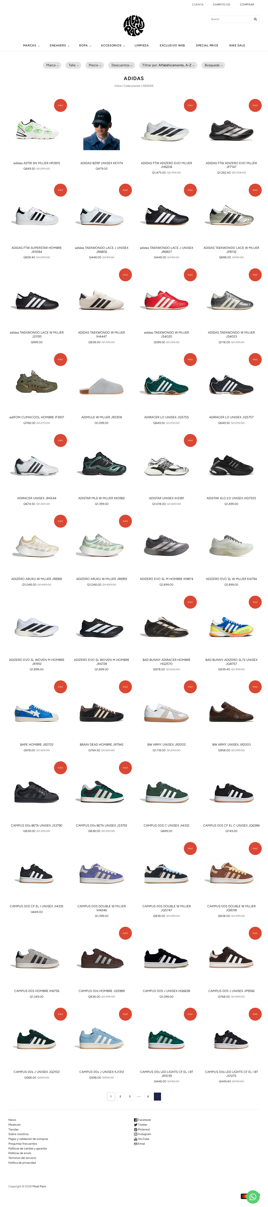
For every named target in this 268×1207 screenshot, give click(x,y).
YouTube (143, 1139)
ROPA (83, 45)
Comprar (247, 4)
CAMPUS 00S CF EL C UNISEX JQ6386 (231, 825)
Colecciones (132, 86)
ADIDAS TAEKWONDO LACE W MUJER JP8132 (231, 250)
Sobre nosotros (18, 1134)
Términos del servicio (22, 1158)
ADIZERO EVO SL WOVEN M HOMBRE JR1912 (36, 662)
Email (141, 1144)
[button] (52, 65)
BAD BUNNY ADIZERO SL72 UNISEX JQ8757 (231, 662)
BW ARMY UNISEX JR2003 (231, 744)
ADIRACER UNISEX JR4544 (36, 498)
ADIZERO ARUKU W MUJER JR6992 (36, 579)
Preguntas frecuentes (22, 1144)
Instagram (144, 1134)
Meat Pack (39, 1186)
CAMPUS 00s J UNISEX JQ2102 (37, 1072)
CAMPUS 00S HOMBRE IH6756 (36, 991)
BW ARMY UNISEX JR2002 (166, 744)
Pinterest (143, 1129)
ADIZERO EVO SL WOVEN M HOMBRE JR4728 (101, 662)
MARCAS (29, 45)
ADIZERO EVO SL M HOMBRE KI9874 (166, 579)
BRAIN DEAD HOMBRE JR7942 (101, 744)
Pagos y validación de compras (28, 1139)
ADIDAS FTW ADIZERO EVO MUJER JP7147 (231, 165)
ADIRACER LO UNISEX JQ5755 (166, 417)
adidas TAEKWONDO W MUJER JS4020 (166, 334)
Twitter (142, 1124)
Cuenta (198, 4)
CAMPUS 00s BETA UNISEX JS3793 (101, 825)
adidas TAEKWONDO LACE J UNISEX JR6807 (166, 250)
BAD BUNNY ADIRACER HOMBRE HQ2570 (167, 662)
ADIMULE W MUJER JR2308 (101, 417)
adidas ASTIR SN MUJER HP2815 (36, 163)
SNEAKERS (58, 45)
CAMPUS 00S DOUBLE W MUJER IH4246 (101, 908)
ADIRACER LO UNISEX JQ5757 (231, 417)
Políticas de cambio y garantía (27, 1148)
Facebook (144, 1120)
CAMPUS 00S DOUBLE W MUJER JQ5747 (166, 908)
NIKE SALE (237, 45)
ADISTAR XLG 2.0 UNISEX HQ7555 (231, 498)
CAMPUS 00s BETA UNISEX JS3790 (36, 825)
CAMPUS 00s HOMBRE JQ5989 (102, 991)
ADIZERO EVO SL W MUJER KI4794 (231, 579)
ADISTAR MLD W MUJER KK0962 (101, 498)
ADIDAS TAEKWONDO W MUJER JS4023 (231, 334)
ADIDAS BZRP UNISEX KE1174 (101, 163)
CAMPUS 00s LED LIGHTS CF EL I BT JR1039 (166, 1074)
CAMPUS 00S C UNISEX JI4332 (166, 825)
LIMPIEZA (142, 45)
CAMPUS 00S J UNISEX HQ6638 (166, 991)
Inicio (118, 86)
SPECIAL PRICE (207, 45)
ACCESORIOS (111, 45)
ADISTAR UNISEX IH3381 (166, 498)
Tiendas (13, 1129)
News (12, 1120)
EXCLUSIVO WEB (172, 45)
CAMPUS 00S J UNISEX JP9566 (231, 991)
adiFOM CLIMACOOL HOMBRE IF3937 (36, 417)
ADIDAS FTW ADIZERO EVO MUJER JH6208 (166, 165)
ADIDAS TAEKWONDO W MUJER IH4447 (101, 334)
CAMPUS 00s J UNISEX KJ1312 (101, 1072)
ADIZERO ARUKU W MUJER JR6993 (101, 579)
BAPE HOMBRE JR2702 (36, 744)
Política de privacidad (22, 1163)
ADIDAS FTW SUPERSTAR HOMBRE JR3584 (37, 250)
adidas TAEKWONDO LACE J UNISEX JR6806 (101, 250)
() (221, 4)
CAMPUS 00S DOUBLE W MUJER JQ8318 (231, 908)
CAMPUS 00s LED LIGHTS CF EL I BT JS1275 (231, 1074)
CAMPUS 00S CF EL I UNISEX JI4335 (36, 906)
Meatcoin (14, 1124)
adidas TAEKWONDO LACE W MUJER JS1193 (37, 334)
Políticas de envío (19, 1153)
